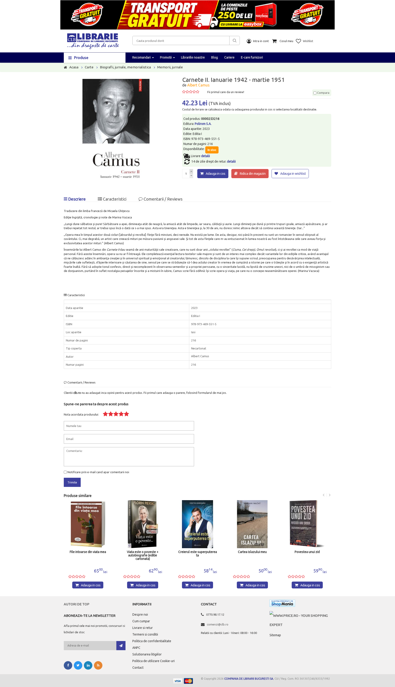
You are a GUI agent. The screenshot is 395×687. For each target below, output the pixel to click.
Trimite (72, 482)
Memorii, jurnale (170, 67)
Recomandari (141, 57)
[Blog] (98, 665)
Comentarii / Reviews (162, 199)
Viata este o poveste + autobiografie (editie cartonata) (142, 555)
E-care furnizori (252, 57)
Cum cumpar (141, 621)
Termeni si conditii (145, 634)
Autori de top (76, 604)
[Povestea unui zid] (307, 524)
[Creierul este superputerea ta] (197, 524)
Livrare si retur (142, 628)
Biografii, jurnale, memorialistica (125, 67)
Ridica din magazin (253, 173)
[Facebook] (68, 665)
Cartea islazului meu (252, 552)
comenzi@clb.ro (217, 624)
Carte (89, 67)
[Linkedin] (88, 665)
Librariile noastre (193, 57)
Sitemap (275, 635)
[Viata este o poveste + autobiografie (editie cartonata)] (143, 524)
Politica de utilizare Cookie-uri (153, 661)
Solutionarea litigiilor (147, 654)
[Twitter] (78, 665)
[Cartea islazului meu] (252, 524)
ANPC (136, 647)
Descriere (76, 199)
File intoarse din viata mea (88, 552)
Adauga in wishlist (293, 173)
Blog (214, 57)
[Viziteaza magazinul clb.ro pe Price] (300, 615)
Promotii (166, 57)
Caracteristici (114, 199)
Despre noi (140, 614)
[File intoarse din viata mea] (88, 524)
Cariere (229, 57)
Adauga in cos (215, 173)
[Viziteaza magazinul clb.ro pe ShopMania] (282, 604)
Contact (138, 667)
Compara (322, 92)
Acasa (73, 67)
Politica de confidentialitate (151, 641)
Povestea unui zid (307, 552)
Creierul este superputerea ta (197, 553)
